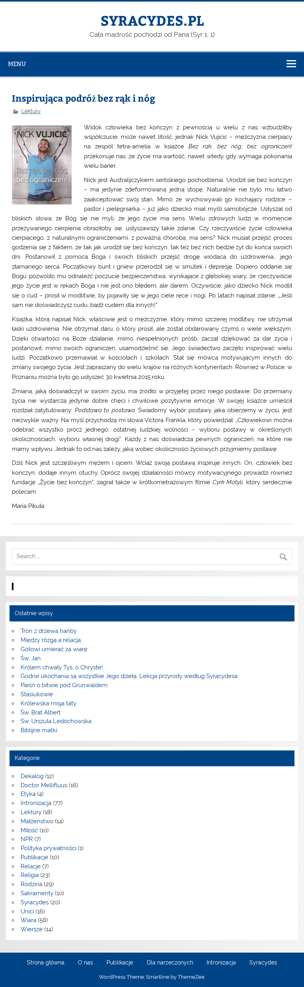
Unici (27, 911)
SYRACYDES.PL (152, 20)
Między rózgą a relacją (51, 640)
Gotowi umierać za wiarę (54, 649)
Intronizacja (36, 803)
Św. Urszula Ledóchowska (56, 721)
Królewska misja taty (48, 703)
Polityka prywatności (48, 848)
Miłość (29, 830)
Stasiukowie (37, 694)
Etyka (28, 794)
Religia (30, 875)
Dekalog (32, 776)
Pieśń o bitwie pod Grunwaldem (64, 685)
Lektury (31, 111)
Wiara (28, 920)
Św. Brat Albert (41, 712)
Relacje (31, 866)
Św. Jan (31, 658)
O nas (85, 963)
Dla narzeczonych (170, 963)
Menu (17, 64)
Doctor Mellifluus (44, 785)
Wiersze (32, 929)
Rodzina (31, 884)
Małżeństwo (37, 821)
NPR (27, 839)
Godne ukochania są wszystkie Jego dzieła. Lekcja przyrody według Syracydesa (129, 676)
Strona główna (46, 963)
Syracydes (35, 902)
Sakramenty (37, 893)
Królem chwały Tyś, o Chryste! (62, 667)
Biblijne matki (39, 730)
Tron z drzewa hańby (49, 631)
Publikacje (34, 857)
